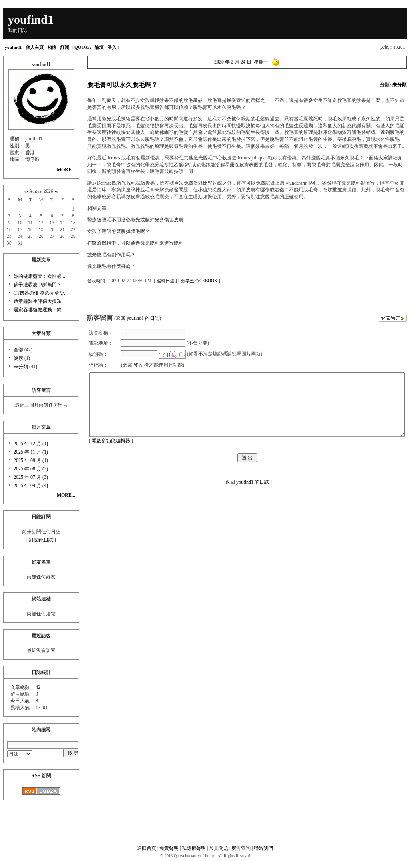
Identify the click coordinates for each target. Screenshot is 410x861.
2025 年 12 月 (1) (31, 443)
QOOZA (82, 47)
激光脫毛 (203, 158)
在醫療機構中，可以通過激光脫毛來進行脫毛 (135, 243)
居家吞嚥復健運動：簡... (39, 310)
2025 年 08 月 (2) (31, 469)
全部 (18, 350)
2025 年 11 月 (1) (31, 452)
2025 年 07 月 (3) (31, 477)
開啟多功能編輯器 (111, 441)
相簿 (52, 47)
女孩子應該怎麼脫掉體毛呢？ (118, 231)
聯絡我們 (263, 848)
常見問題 (218, 848)
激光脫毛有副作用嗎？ (111, 254)
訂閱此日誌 (41, 540)
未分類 (21, 366)
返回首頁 (146, 848)
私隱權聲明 (194, 848)
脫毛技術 (121, 119)
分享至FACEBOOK (199, 280)
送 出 (247, 457)
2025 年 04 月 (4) (31, 485)
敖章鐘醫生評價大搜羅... (39, 301)
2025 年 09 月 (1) (31, 460)
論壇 (99, 47)
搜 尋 (73, 753)
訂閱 (64, 47)
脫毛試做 (135, 183)
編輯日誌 (165, 280)
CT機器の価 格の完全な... (41, 293)
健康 (18, 358)
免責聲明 (169, 848)
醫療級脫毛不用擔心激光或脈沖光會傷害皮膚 (135, 220)
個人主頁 (35, 47)
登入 (112, 47)
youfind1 (13, 47)
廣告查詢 (241, 848)
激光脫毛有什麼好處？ (111, 266)
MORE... (66, 170)
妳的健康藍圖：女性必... (39, 276)
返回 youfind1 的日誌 (137, 318)
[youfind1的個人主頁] (41, 125)
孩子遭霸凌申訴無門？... (39, 284)
